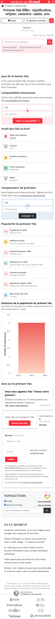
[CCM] (14, 600)
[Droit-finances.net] (41, 605)
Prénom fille (21, 6)
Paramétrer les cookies (32, 586)
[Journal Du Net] (41, 600)
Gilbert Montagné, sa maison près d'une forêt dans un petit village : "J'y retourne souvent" (25, 540)
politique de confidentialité (32, 482)
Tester (26, 121)
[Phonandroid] (41, 616)
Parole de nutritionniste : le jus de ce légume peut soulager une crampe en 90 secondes (27, 531)
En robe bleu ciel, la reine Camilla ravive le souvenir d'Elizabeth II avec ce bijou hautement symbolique (26, 550)
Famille (9, 501)
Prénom (9, 6)
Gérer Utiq (46, 586)
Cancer (13, 138)
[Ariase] (14, 615)
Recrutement (43, 583)
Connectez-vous (37, 453)
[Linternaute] (14, 605)
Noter (13, 20)
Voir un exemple (44, 501)
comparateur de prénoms (32, 195)
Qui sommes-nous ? (14, 583)
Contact (26, 583)
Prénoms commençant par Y (13, 50)
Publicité (34, 583)
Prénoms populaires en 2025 (30, 47)
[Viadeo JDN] (41, 610)
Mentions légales (11, 588)
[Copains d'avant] (14, 610)
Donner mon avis (20, 423)
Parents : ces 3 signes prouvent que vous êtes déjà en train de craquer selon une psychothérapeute (27, 569)
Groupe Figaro (24, 588)
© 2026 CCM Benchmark (41, 588)
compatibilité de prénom (16, 100)
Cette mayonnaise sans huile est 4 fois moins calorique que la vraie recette (25, 561)
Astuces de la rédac (14, 505)
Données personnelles (13, 586)
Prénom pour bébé (10, 47)
